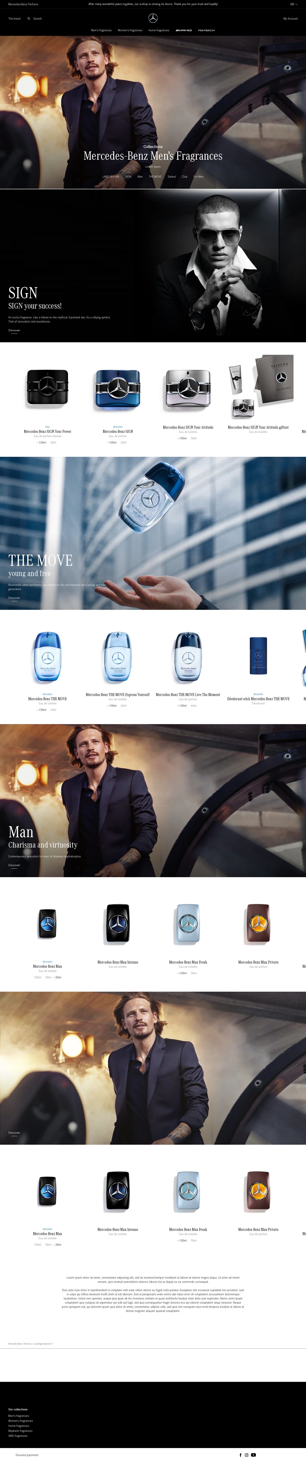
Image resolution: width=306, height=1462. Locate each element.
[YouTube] (253, 1455)
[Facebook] (240, 1455)
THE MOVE (40, 559)
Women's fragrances (130, 30)
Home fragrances (158, 30)
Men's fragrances (101, 30)
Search (37, 18)
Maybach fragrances (20, 1431)
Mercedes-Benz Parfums (19, 1343)
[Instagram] (246, 1455)
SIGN (23, 292)
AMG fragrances (17, 1436)
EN (292, 4)
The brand (14, 18)
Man (21, 831)
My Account (291, 18)
